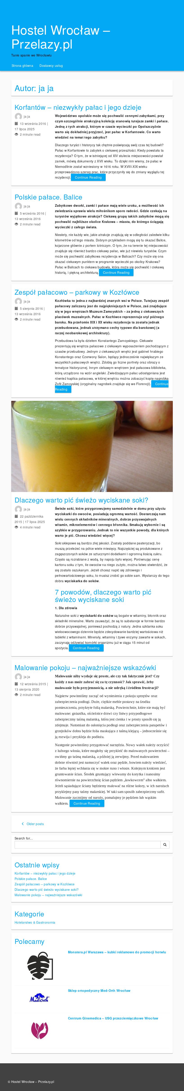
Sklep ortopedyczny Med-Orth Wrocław (99, 990)
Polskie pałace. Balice (49, 197)
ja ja (27, 116)
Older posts (35, 824)
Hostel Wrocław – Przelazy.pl (60, 36)
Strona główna (22, 65)
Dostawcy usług (51, 65)
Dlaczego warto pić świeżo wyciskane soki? (81, 500)
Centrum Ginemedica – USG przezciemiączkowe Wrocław (113, 1018)
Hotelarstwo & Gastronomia (35, 922)
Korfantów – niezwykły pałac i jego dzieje (78, 107)
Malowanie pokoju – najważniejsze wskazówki (85, 667)
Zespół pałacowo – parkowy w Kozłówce (77, 292)
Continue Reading (88, 177)
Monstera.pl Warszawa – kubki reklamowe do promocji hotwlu (117, 952)
